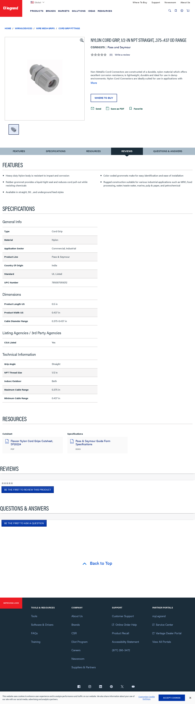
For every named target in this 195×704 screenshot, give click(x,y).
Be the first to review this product (29, 490)
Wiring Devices (23, 28)
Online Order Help (126, 624)
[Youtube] (133, 686)
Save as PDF (117, 108)
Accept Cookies (172, 697)
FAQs (34, 633)
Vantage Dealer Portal (168, 633)
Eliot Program (79, 642)
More (94, 83)
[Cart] (188, 10)
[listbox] (45, 78)
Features (19, 152)
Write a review (122, 54)
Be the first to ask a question (24, 523)
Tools (34, 616)
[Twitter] (122, 686)
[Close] (190, 698)
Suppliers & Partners (83, 667)
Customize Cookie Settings (146, 697)
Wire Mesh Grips (45, 28)
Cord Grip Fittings (69, 28)
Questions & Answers (167, 151)
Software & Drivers (42, 624)
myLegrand (159, 616)
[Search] (170, 10)
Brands (75, 624)
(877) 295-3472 (121, 650)
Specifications (56, 151)
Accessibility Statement (125, 642)
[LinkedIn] (100, 686)
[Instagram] (90, 686)
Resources (93, 151)
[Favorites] (176, 10)
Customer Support (123, 616)
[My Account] (182, 10)
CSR (74, 633)
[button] (81, 40)
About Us (77, 616)
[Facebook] (79, 686)
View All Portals (161, 642)
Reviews (126, 151)
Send (98, 108)
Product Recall (120, 633)
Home (8, 28)
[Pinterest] (111, 686)
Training (35, 642)
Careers (75, 650)
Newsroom (77, 658)
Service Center (164, 624)
